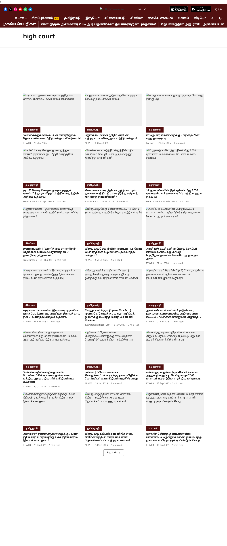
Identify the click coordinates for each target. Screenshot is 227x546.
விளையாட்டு (114, 18)
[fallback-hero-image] (52, 110)
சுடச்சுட (21, 18)
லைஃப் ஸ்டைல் (160, 18)
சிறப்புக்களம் (42, 18)
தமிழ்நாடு (72, 18)
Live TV (141, 9)
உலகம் (183, 18)
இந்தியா (92, 18)
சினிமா (136, 18)
